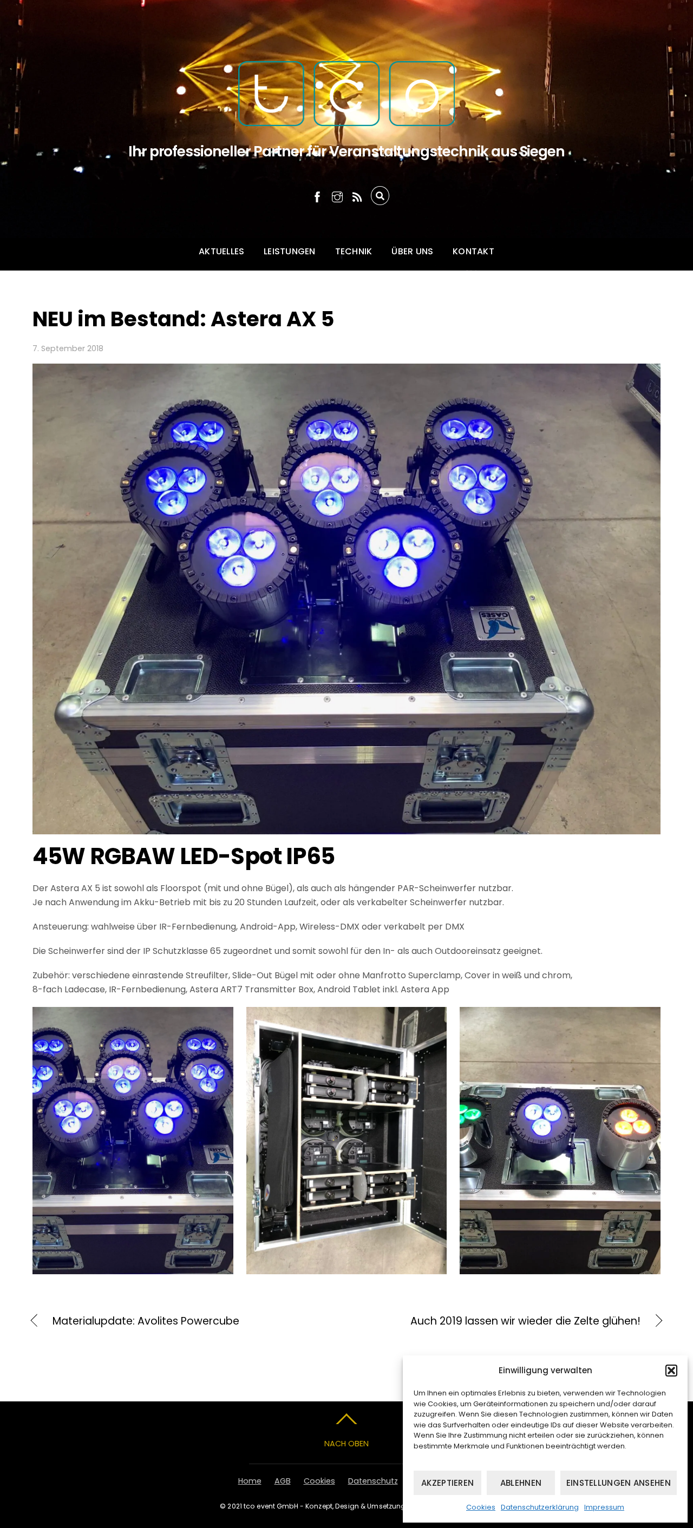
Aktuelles (221, 251)
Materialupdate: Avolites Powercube (146, 1321)
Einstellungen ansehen (618, 1483)
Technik (353, 251)
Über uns (412, 251)
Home (249, 1481)
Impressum (604, 1507)
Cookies (480, 1507)
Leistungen (289, 251)
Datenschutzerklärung (540, 1507)
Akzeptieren (447, 1483)
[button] (671, 1370)
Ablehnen (520, 1483)
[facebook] (317, 195)
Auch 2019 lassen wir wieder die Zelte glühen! (502, 1321)
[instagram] (337, 195)
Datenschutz (373, 1481)
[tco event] (346, 96)
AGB (282, 1481)
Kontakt (473, 251)
